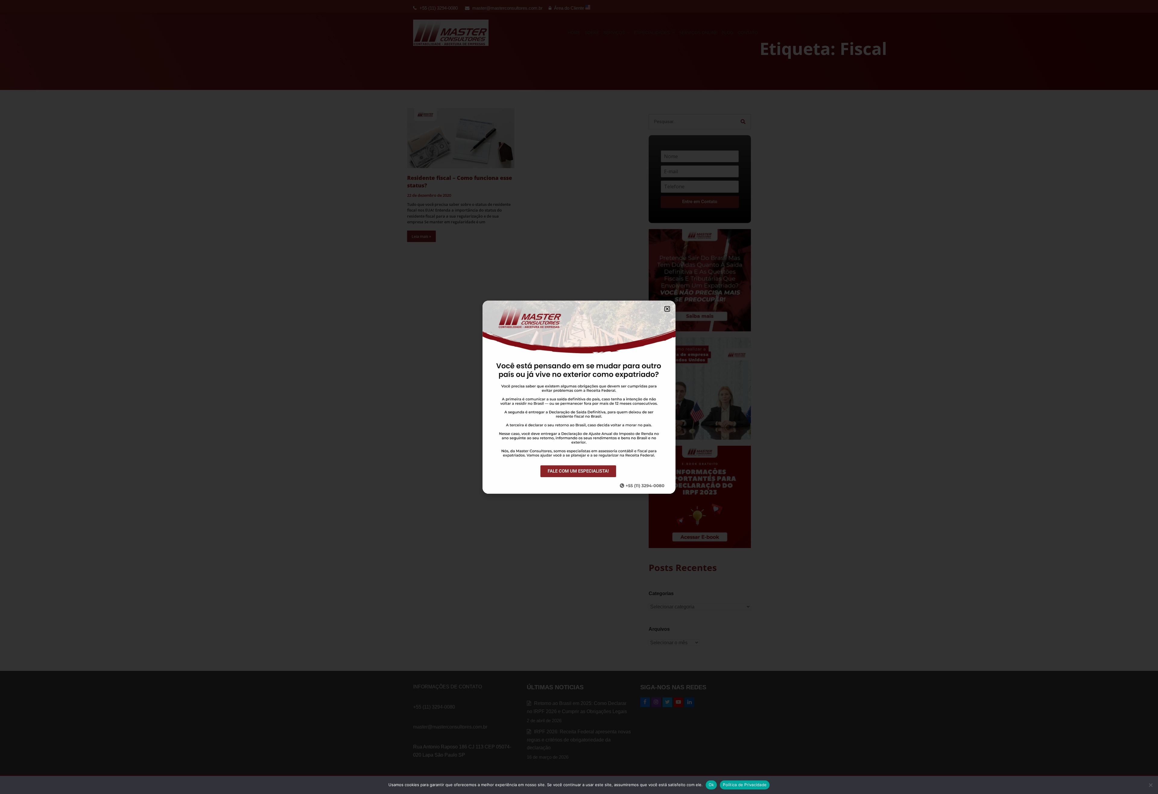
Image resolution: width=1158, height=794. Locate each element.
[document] (579, 397)
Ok (711, 784)
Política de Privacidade (745, 784)
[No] (1150, 785)
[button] (667, 309)
